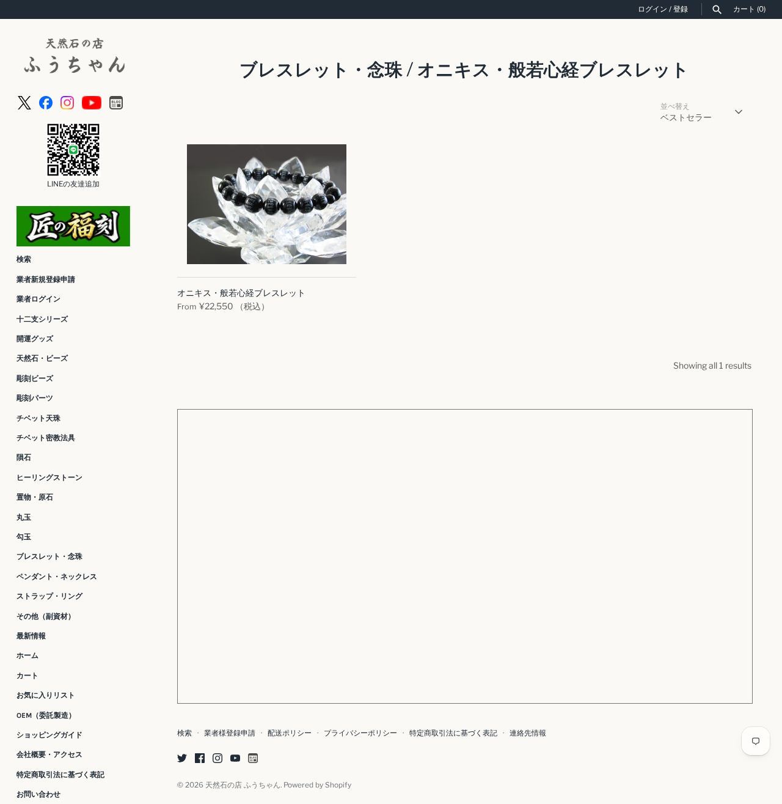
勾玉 (23, 537)
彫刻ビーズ (34, 378)
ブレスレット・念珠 (49, 556)
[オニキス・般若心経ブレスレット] (266, 204)
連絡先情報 (528, 733)
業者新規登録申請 (45, 279)
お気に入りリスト (45, 695)
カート (27, 675)
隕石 (23, 457)
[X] (24, 102)
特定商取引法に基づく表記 (60, 774)
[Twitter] (182, 759)
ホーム (27, 655)
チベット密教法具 (45, 437)
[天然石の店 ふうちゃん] (73, 57)
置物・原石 (34, 497)
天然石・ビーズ (42, 358)
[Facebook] (46, 102)
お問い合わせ (38, 794)
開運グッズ (34, 338)
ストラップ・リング (49, 596)
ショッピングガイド (49, 735)
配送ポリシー (290, 733)
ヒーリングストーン (49, 477)
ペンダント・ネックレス (56, 576)
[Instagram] (67, 102)
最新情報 (31, 636)
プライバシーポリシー (360, 733)
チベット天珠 (38, 418)
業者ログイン (38, 299)
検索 (23, 259)
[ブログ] (116, 102)
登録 (680, 9)
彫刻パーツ (34, 398)
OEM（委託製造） (46, 715)
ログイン (652, 9)
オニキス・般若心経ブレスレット (241, 292)
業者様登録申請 (229, 733)
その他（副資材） (45, 616)
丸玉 (23, 517)
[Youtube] (91, 102)
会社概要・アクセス (49, 754)
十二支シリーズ (42, 319)
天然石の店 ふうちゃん (242, 785)
